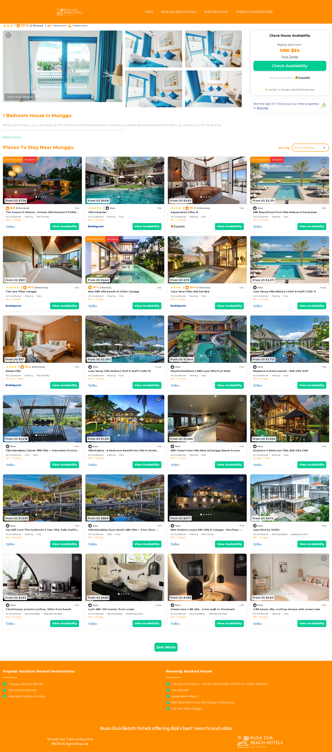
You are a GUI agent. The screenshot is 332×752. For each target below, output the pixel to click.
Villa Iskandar (97, 212)
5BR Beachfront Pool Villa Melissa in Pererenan (285, 212)
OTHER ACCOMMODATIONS (254, 12)
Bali (8, 219)
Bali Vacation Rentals (22, 690)
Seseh (20, 378)
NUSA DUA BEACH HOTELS (178, 12)
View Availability (64, 226)
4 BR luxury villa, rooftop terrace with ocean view (286, 609)
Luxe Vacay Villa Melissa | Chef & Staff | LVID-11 (284, 291)
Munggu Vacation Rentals (25, 684)
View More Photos (19, 97)
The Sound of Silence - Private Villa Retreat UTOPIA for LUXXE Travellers (219, 684)
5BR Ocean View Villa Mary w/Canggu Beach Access (205, 450)
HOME (149, 12)
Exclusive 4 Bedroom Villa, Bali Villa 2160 (280, 450)
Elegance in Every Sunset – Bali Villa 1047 (280, 370)
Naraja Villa (13, 370)
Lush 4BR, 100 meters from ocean (111, 609)
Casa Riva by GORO (266, 529)
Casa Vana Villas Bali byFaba (190, 291)
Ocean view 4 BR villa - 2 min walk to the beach (203, 609)
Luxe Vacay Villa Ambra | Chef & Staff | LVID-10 (119, 370)
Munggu (16, 219)
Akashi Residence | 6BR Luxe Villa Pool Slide (200, 370)
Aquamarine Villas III (184, 212)
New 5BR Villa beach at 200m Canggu (113, 291)
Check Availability (290, 66)
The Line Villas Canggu (21, 291)
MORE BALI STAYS (216, 12)
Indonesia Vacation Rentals (26, 696)
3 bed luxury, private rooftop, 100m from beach (38, 609)
